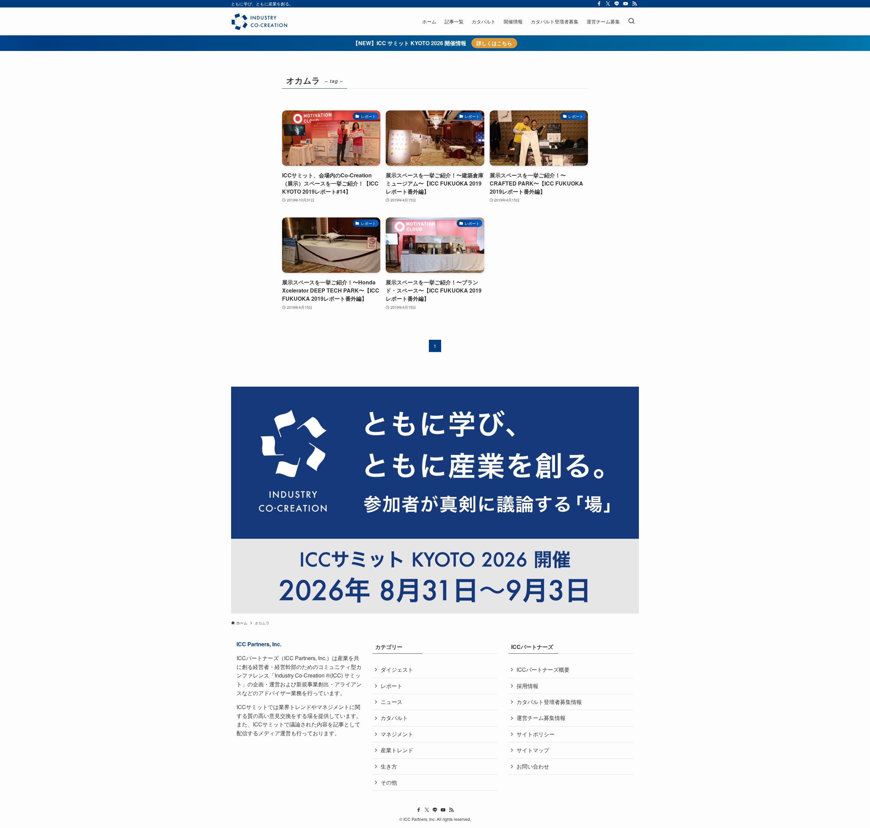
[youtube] (625, 3)
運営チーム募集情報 (541, 718)
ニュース (391, 702)
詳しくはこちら (494, 43)
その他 (389, 782)
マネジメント (397, 734)
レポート (391, 686)
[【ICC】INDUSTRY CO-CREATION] (259, 21)
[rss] (634, 3)
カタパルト (394, 718)
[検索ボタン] (631, 21)
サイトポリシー (536, 734)
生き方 (389, 766)
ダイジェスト (397, 669)
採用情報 (527, 686)
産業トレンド (397, 750)
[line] (616, 3)
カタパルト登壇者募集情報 (549, 702)
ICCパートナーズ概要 (543, 669)
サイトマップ (533, 750)
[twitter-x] (608, 3)
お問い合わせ (533, 766)
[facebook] (599, 3)
